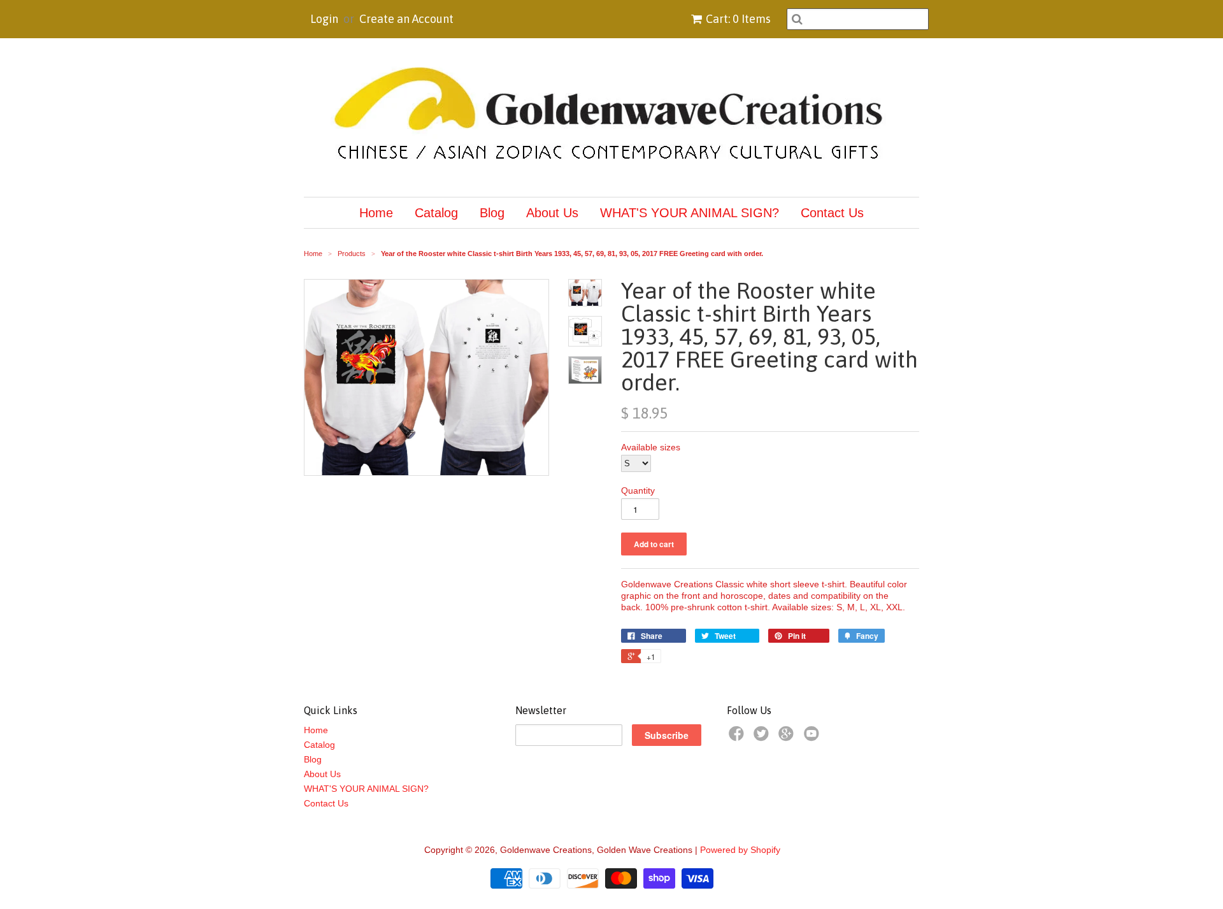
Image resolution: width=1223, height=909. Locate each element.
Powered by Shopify (740, 850)
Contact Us (832, 213)
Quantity (638, 490)
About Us (552, 213)
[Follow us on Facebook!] (738, 737)
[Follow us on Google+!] (787, 737)
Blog (492, 213)
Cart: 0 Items (738, 18)
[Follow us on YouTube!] (813, 737)
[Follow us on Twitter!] (763, 737)
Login (324, 18)
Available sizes (650, 447)
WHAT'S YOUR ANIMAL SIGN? (689, 213)
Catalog (436, 213)
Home (376, 213)
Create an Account (406, 18)
